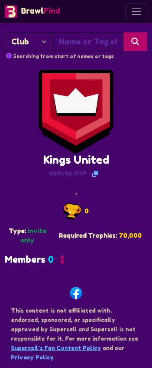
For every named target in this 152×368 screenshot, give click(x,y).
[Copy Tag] (95, 173)
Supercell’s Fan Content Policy (56, 348)
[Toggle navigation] (136, 11)
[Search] (135, 41)
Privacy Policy (32, 357)
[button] (35, 261)
